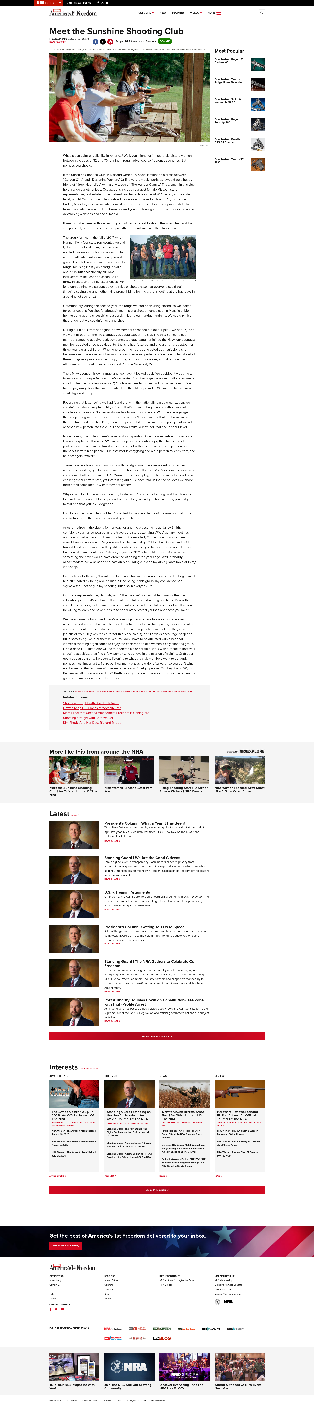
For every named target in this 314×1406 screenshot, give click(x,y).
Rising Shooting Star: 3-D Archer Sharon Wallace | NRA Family (183, 789)
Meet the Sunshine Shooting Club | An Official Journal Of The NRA (73, 791)
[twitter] (103, 40)
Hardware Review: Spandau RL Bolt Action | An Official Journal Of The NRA (237, 1115)
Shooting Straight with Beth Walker (88, 717)
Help (51, 1294)
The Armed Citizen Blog (79, 1122)
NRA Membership (223, 1280)
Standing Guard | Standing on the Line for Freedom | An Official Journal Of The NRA (129, 1115)
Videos (194, 13)
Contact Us (55, 1285)
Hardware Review (252, 1122)
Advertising (55, 1280)
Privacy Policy (55, 1400)
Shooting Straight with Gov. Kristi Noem (91, 703)
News (163, 13)
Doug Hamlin (132, 1123)
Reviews (220, 1076)
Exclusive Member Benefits (228, 1285)
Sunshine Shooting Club (88, 691)
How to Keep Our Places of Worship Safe (92, 707)
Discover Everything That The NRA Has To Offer (181, 1386)
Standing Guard (115, 1123)
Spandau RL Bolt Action (229, 1122)
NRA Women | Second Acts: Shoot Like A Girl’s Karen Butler (240, 789)
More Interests (88, 1068)
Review (220, 1125)
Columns (144, 13)
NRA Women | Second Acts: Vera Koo (128, 789)
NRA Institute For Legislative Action (177, 1280)
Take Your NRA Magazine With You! (72, 1386)
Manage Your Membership (228, 1294)
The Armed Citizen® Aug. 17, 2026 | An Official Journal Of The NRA (73, 1115)
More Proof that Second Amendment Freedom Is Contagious (106, 712)
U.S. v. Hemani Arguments (127, 892)
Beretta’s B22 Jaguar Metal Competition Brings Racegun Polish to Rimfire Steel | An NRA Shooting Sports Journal (183, 1148)
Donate (87, 2)
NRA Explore (165, 1285)
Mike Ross (107, 691)
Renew (77, 2)
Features (178, 13)
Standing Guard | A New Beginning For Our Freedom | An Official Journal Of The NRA (129, 1155)
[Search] (262, 12)
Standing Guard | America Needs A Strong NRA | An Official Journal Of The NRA (129, 1144)
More (74, 815)
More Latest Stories (170, 1036)
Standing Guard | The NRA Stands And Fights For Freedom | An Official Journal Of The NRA (128, 1132)
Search (52, 1298)
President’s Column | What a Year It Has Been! (144, 823)
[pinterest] (110, 40)
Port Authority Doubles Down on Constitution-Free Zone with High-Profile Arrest (154, 1002)
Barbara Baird (185, 691)
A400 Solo (187, 1122)
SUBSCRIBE (66, 1245)
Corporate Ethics (89, 1400)
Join (69, 2)
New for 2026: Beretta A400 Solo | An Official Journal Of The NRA (183, 1115)
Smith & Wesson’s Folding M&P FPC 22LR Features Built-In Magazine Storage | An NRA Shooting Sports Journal (184, 1163)
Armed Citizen (58, 1076)
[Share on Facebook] (95, 40)
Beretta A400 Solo (171, 1122)
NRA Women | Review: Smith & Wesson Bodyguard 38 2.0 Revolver (237, 1132)
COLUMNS (144, 1123)
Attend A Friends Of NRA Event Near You (238, 1386)
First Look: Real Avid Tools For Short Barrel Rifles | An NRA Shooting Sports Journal (182, 1134)
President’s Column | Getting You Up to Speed (144, 927)
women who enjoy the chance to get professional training (145, 691)
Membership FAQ (223, 1289)
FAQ (51, 1289)
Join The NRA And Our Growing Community (127, 1386)
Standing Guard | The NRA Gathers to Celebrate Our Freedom (150, 963)
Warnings (107, 1400)
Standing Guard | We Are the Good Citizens (142, 858)
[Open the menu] (219, 12)
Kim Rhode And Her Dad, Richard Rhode (92, 722)
